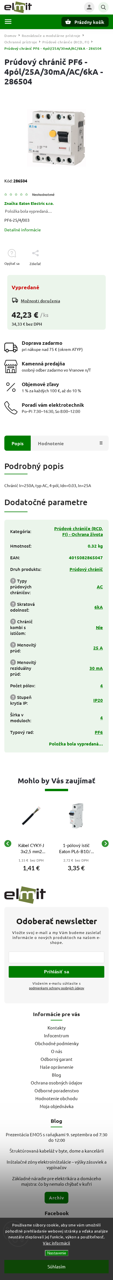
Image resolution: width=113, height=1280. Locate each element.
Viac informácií (56, 1242)
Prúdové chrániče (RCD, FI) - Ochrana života (78, 531)
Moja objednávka (57, 1106)
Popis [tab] (17, 443)
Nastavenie (56, 1253)
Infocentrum (56, 1035)
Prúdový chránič (86, 569)
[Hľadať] (103, 7)
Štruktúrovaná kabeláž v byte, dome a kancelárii (57, 1150)
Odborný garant (56, 1059)
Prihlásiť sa (56, 971)
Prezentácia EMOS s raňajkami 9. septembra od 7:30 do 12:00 (56, 1137)
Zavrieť (89, 273)
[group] (31, 843)
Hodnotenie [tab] (51, 443)
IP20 (98, 700)
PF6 (99, 732)
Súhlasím (56, 1266)
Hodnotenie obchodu (56, 1098)
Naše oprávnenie (56, 1067)
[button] (31, 867)
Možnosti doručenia (40, 300)
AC (100, 587)
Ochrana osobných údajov (56, 1082)
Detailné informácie (22, 229)
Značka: (29, 203)
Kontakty (56, 1027)
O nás (56, 1051)
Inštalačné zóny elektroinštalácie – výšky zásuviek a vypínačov (57, 1164)
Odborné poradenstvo (56, 1090)
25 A (98, 648)
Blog (56, 1074)
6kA (98, 607)
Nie (99, 627)
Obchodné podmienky (57, 1043)
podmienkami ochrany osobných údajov (56, 988)
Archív (56, 1198)
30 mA (96, 668)
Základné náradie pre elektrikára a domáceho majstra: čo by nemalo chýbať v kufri (56, 1181)
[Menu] (8, 21)
